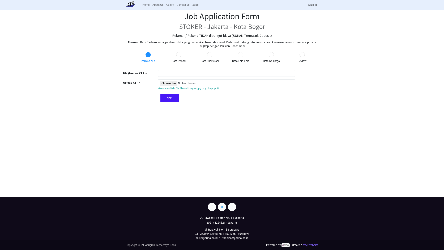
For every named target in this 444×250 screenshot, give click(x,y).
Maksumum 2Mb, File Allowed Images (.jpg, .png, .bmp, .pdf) (188, 88)
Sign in (312, 5)
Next (169, 98)
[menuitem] (146, 4)
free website (310, 245)
